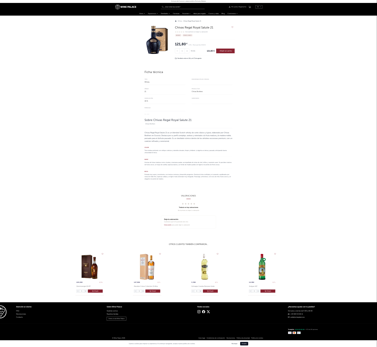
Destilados (164, 13)
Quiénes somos (112, 311)
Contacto (19, 317)
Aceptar (244, 343)
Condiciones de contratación (216, 338)
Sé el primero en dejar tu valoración (196, 32)
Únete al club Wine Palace (116, 318)
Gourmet (185, 13)
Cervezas (176, 13)
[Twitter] (208, 312)
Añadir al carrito (226, 51)
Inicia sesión (167, 225)
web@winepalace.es (297, 317)
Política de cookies (257, 338)
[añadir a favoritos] (232, 27)
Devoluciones (21, 314)
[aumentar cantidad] (85, 291)
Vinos (141, 13)
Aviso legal (202, 338)
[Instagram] (198, 312)
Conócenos (231, 13)
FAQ (17, 311)
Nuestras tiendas (112, 314)
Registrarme (242, 7)
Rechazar (234, 343)
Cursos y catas (214, 13)
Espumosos (152, 13)
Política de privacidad (243, 338)
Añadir (96, 291)
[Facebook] (203, 312)
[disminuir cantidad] (77, 291)
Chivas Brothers (197, 91)
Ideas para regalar (199, 13)
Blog (223, 13)
